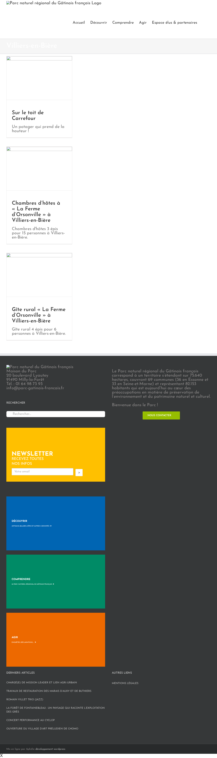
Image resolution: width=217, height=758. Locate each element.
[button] (203, 22)
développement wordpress (50, 749)
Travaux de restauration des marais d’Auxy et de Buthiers (48, 691)
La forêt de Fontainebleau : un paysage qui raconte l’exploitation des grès (55, 710)
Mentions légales (125, 683)
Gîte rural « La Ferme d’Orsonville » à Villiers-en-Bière (38, 315)
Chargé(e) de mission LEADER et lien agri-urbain (41, 682)
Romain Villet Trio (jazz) (24, 699)
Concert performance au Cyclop (30, 720)
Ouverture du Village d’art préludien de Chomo (42, 729)
